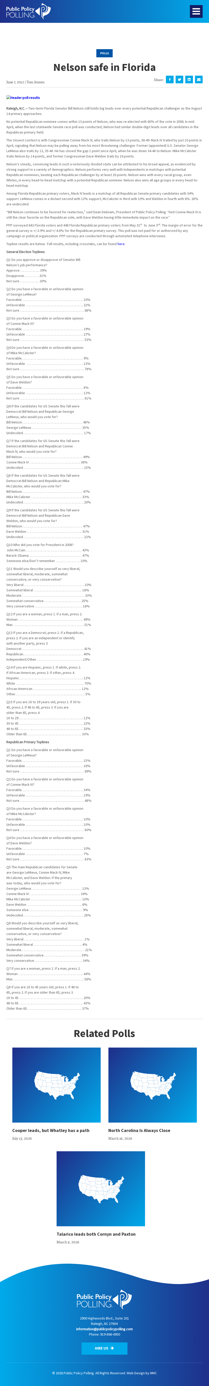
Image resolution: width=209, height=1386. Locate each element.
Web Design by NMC (142, 1373)
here (121, 244)
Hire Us (102, 1348)
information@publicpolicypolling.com (104, 1329)
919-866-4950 (110, 1334)
